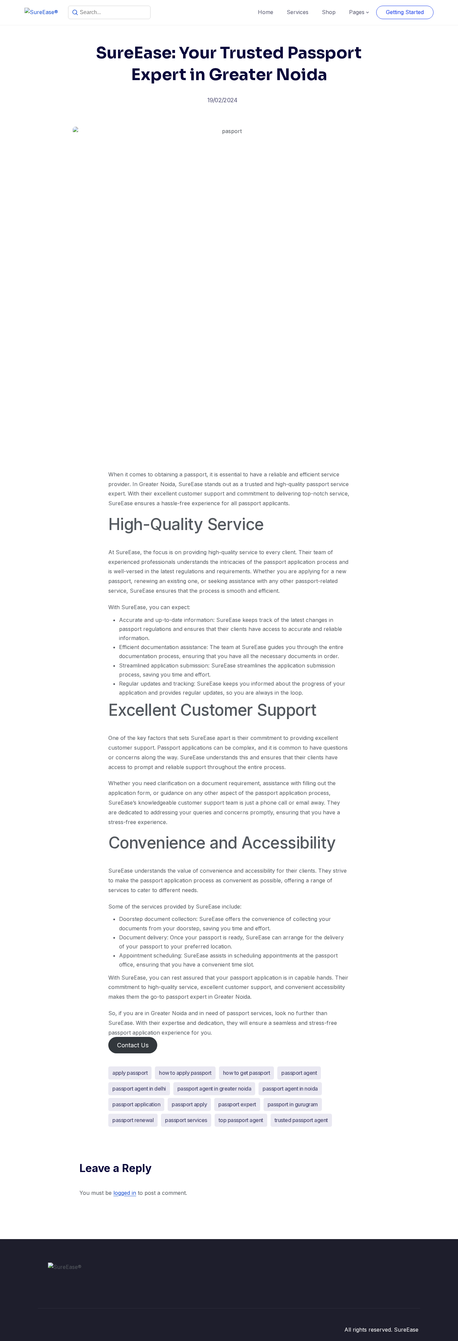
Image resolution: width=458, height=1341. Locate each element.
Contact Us (133, 1045)
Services (297, 12)
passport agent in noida (290, 1088)
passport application (136, 1104)
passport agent (299, 1072)
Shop (329, 12)
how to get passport (246, 1072)
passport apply (189, 1104)
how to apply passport (185, 1072)
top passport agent (241, 1120)
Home (265, 12)
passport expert (237, 1104)
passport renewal (133, 1120)
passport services (186, 1120)
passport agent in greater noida (214, 1088)
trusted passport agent (301, 1120)
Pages (356, 12)
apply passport (130, 1072)
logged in (124, 1192)
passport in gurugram (293, 1104)
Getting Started (405, 12)
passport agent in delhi (139, 1088)
